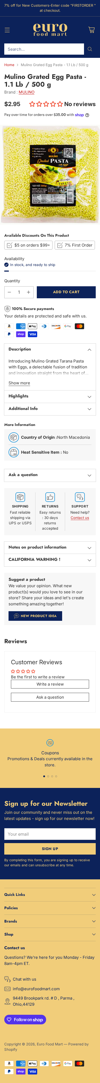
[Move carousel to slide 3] (52, 776)
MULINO (26, 92)
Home (9, 65)
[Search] (90, 49)
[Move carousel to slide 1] (44, 776)
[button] (46, 103)
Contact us (80, 518)
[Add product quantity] (28, 292)
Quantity (12, 280)
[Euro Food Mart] (50, 30)
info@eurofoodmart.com (36, 988)
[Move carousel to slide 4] (56, 776)
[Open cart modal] (91, 30)
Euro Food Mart (50, 1044)
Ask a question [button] (50, 697)
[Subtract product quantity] (9, 292)
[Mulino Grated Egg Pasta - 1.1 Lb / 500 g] (50, 175)
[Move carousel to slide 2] (48, 776)
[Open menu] (7, 30)
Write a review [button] (50, 684)
